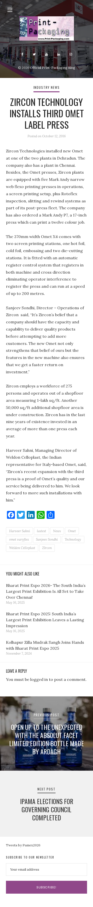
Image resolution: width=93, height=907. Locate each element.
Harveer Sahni (19, 531)
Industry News (46, 87)
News (57, 531)
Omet (72, 531)
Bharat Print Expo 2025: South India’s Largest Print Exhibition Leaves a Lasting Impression (45, 619)
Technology (73, 539)
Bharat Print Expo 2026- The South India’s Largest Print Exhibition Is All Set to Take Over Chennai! (46, 591)
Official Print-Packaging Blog (52, 68)
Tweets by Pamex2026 (23, 845)
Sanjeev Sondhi (47, 539)
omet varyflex (19, 539)
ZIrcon (47, 548)
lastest (41, 531)
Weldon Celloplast (22, 548)
